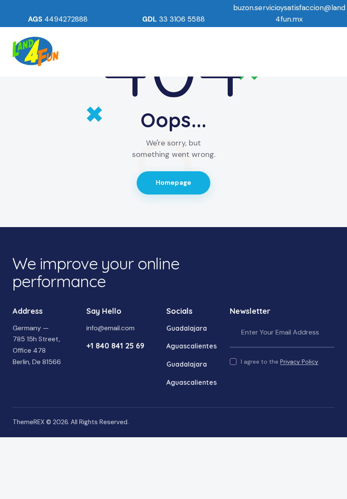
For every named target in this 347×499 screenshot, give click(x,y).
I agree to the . (280, 361)
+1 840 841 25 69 (115, 346)
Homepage (173, 182)
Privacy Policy (299, 362)
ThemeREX (28, 422)
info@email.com (110, 328)
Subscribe (328, 332)
